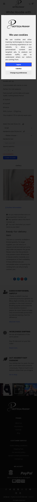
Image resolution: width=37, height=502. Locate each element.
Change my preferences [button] (18, 73)
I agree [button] (18, 64)
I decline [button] (18, 68)
